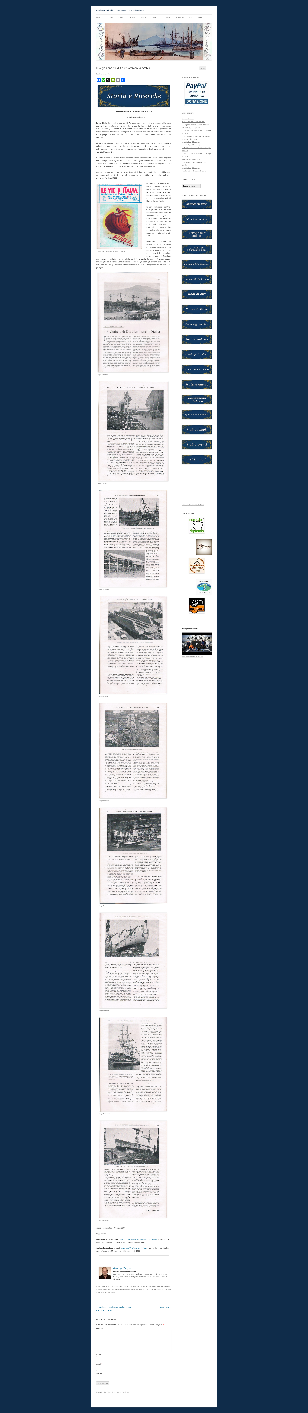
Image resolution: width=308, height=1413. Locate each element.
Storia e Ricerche (129, 1286)
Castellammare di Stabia (155, 1286)
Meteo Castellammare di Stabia (193, 505)
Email (99, 1364)
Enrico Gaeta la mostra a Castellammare (196, 136)
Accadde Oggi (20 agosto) (191, 168)
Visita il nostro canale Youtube (192, 657)
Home (98, 17)
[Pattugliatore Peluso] (197, 644)
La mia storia (165, 1307)
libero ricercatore (140, 1289)
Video (191, 17)
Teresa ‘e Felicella (188, 119)
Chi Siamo (109, 17)
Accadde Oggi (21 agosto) (191, 159)
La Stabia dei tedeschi (189, 139)
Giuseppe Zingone (108, 1292)
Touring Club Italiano (154, 1289)
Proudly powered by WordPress (118, 1392)
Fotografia (179, 17)
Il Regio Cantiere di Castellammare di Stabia (118, 1289)
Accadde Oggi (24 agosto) (191, 145)
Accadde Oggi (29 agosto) (191, 127)
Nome (99, 1355)
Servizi (167, 17)
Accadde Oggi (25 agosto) (191, 142)
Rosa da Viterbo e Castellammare (193, 122)
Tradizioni (155, 17)
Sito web (99, 1373)
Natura (143, 17)
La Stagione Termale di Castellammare (195, 125)
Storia (121, 17)
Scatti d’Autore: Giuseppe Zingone (194, 171)
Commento (101, 1328)
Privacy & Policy (101, 1392)
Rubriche (201, 17)
